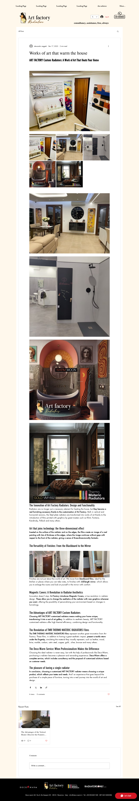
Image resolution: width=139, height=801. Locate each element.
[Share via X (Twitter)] (36, 687)
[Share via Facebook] (30, 687)
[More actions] (108, 46)
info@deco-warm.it (75, 795)
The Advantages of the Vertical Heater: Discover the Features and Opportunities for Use (33, 733)
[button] (118, 31)
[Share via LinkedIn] (41, 687)
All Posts (21, 31)
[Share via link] (46, 687)
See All (118, 706)
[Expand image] (42, 147)
